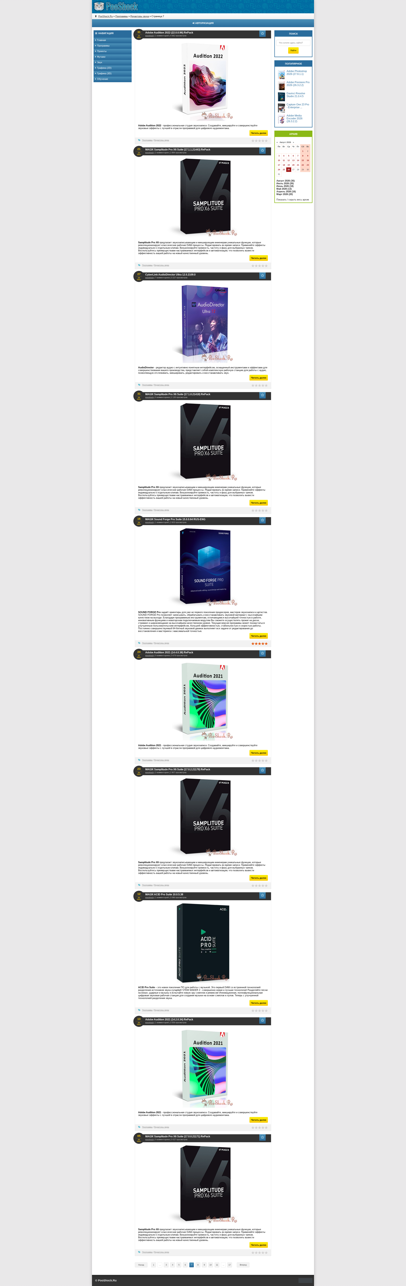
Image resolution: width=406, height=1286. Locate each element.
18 (284, 165)
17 (230, 1265)
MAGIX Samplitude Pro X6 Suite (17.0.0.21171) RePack (177, 1136)
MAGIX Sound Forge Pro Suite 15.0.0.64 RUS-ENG (175, 519)
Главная (101, 40)
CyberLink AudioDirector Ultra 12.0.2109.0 (170, 274)
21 (298, 165)
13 (293, 160)
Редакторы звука (161, 140)
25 (284, 170)
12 (289, 160)
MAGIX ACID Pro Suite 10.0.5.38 (164, 894)
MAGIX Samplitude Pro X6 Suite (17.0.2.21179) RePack (177, 769)
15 (303, 160)
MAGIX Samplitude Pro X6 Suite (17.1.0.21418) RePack (177, 394)
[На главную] (116, 6)
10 (211, 1265)
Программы (147, 140)
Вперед (243, 1265)
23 (308, 165)
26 (289, 170)
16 (308, 160)
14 (298, 160)
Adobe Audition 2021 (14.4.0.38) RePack (169, 652)
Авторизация (204, 23)
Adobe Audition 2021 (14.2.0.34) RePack (169, 1019)
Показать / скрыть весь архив (292, 199)
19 (289, 165)
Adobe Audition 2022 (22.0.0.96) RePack (169, 32)
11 (217, 1265)
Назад (141, 1265)
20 (293, 165)
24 (279, 170)
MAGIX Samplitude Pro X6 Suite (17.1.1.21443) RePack (177, 149)
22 (303, 165)
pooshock (149, 36)
